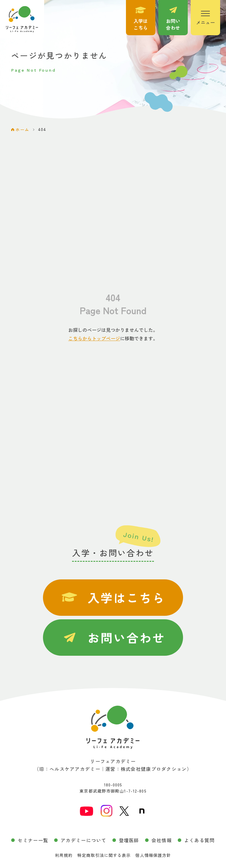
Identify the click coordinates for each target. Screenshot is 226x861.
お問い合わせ (126, 637)
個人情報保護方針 (153, 855)
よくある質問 (199, 840)
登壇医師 (129, 840)
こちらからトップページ (94, 338)
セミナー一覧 (33, 840)
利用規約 (64, 855)
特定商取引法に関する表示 (104, 855)
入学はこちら (126, 597)
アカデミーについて (84, 840)
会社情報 (162, 840)
